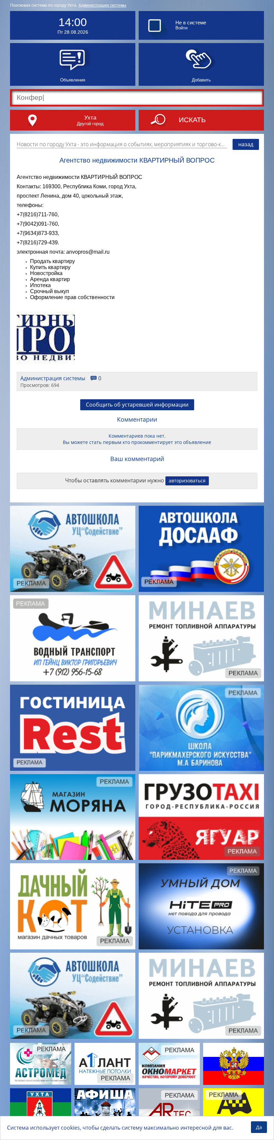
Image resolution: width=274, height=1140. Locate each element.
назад (245, 144)
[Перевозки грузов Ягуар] (201, 817)
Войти (181, 27)
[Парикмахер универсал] (201, 727)
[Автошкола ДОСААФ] (201, 549)
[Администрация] (40, 1109)
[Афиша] (105, 1109)
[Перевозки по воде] (72, 638)
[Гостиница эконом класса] (72, 727)
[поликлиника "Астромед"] (40, 1063)
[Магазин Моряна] (72, 817)
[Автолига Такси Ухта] (233, 1109)
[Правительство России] (233, 1063)
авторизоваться (187, 480)
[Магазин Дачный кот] (72, 906)
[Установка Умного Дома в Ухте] (201, 906)
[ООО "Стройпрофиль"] (169, 1109)
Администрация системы (102, 5)
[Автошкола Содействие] (72, 549)
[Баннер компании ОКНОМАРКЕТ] (169, 1063)
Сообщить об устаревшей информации (137, 404)
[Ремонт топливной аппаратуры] (201, 638)
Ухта (90, 117)
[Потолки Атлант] (105, 1063)
